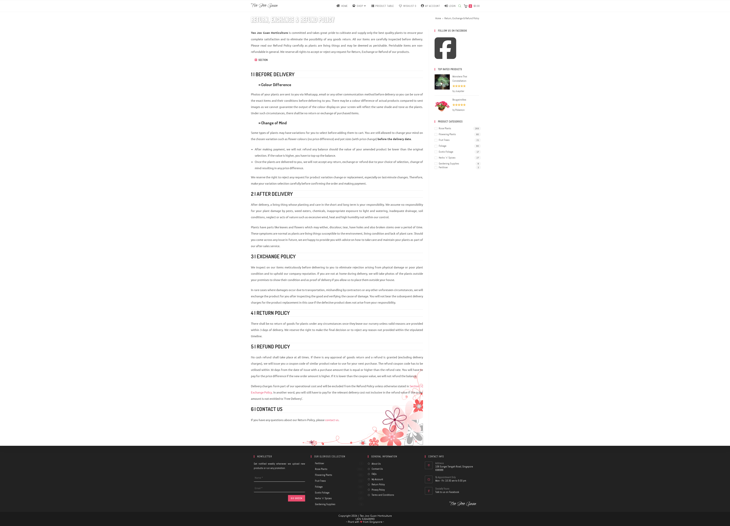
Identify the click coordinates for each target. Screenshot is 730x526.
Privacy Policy (378, 489)
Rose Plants (445, 128)
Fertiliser (443, 167)
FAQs (374, 474)
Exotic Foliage (446, 151)
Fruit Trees (444, 140)
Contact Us (377, 468)
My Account (377, 479)
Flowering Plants (447, 134)
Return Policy (378, 484)
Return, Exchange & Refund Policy (461, 18)
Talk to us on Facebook (447, 492)
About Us (376, 463)
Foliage (442, 146)
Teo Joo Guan (264, 6)
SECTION (263, 60)
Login (452, 6)
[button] (337, 63)
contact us (332, 420)
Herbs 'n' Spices (447, 157)
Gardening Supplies (449, 163)
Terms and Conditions (383, 495)
